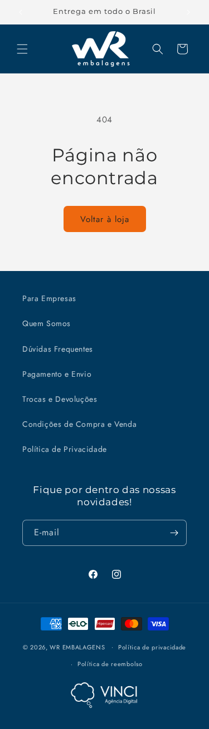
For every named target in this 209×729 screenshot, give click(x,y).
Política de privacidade (152, 647)
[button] (22, 49)
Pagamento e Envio (56, 374)
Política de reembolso (110, 663)
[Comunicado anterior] (20, 12)
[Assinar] (174, 533)
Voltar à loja (104, 219)
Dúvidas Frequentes (57, 348)
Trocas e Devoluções (59, 399)
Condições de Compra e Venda (79, 424)
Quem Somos (46, 323)
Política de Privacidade (64, 449)
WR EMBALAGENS (77, 646)
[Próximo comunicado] (188, 12)
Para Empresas (49, 298)
